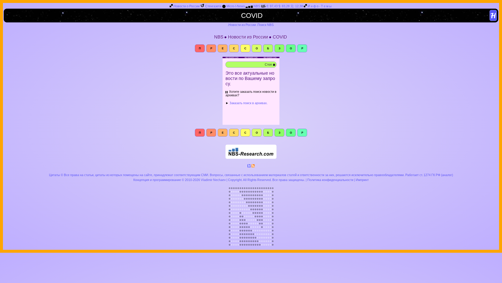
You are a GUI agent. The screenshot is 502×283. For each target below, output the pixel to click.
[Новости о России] (171, 6)
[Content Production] (249, 166)
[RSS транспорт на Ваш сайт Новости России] (253, 166)
